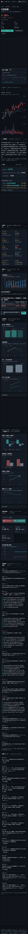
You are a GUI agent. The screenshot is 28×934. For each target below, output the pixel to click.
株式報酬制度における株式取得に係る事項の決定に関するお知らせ (14, 728)
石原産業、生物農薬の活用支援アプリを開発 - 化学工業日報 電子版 (13, 858)
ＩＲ (11, 1)
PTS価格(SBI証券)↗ (19, 30)
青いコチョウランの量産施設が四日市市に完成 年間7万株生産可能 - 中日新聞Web (14, 841)
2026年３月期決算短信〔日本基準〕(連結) (12, 633)
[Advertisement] (14, 52)
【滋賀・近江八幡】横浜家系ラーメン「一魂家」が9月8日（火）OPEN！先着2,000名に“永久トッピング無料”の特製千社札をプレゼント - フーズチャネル (14, 876)
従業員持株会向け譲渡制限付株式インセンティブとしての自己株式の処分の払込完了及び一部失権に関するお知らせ (14, 720)
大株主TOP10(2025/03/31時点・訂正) (14, 312)
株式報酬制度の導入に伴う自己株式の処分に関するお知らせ (14, 744)
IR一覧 (3, 33)
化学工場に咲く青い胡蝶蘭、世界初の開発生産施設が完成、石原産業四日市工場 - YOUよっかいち (14, 832)
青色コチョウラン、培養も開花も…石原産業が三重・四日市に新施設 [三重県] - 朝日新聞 (13, 806)
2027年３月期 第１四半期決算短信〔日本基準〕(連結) (13, 614)
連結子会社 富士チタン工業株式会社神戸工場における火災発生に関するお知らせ (14, 654)
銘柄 (6, 1)
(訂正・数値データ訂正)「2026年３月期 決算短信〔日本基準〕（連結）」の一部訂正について (13, 594)
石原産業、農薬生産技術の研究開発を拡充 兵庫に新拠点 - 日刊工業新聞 (14, 778)
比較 (9, 1)
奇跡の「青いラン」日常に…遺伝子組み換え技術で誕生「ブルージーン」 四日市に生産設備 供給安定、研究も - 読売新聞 (13, 788)
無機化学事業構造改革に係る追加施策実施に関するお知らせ (14, 579)
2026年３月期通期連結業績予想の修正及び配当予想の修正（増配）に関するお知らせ (13, 682)
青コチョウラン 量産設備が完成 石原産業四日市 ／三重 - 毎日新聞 (13, 760)
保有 (16, 1)
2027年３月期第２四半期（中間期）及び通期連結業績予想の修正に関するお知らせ (13, 586)
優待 (14, 1)
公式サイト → (18, 139)
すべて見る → (18, 564)
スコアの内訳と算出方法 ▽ (8, 82)
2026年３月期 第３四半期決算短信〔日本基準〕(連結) (14, 661)
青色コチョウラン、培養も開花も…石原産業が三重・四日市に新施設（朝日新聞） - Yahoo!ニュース (13, 815)
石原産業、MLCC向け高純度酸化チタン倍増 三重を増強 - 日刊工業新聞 (13, 866)
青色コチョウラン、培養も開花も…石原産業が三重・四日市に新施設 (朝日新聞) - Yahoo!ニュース (13, 797)
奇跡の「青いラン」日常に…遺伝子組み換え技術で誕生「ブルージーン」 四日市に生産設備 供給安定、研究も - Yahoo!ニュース (13, 769)
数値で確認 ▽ (5, 395)
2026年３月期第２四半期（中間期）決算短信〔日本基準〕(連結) (13, 698)
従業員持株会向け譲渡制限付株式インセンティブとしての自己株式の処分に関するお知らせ (14, 571)
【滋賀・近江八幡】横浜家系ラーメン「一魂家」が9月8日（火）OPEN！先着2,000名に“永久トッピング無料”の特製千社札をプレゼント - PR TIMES (14, 886)
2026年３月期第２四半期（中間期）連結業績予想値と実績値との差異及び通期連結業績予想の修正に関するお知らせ (14, 690)
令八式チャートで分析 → (7, 30)
